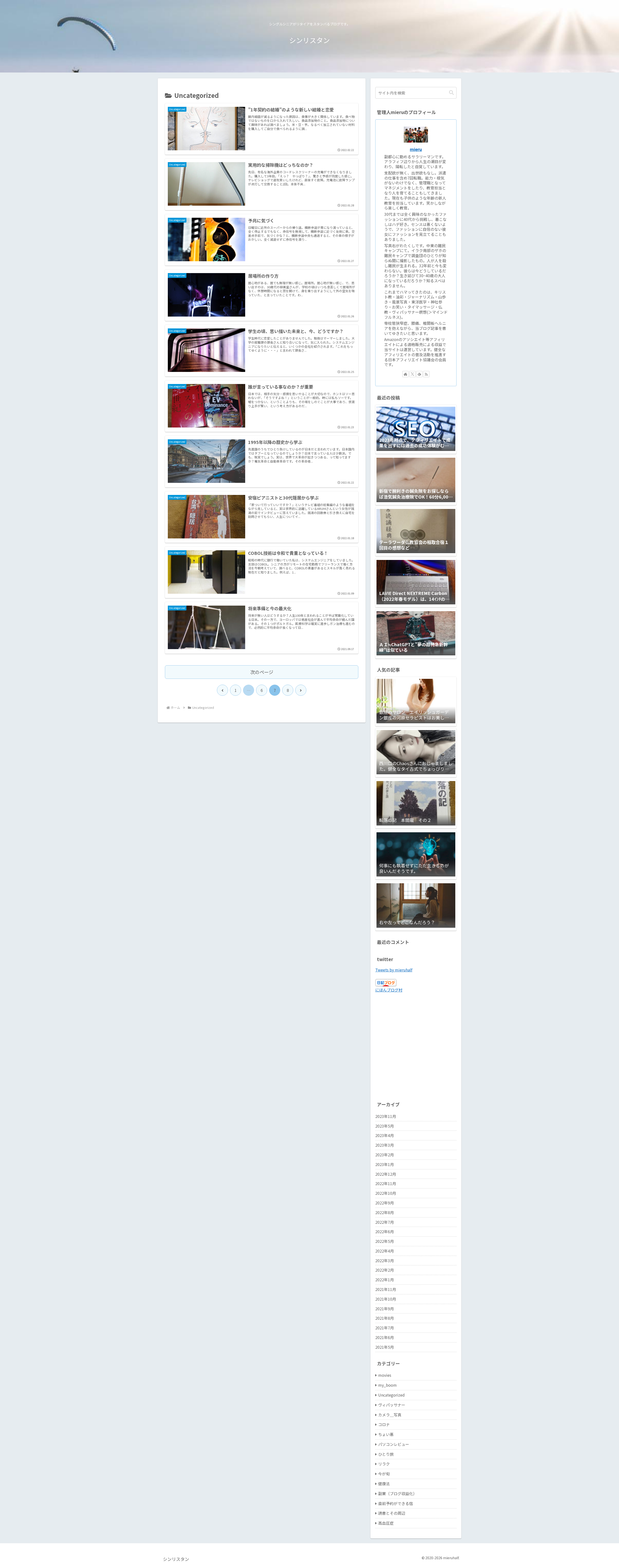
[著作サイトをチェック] (405, 374)
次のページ (261, 672)
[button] (451, 92)
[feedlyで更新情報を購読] (419, 374)
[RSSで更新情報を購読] (426, 374)
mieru (416, 149)
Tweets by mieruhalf (393, 970)
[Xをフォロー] (412, 374)
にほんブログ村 (388, 990)
